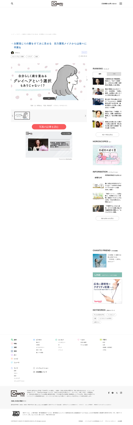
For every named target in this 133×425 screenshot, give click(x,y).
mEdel (25, 404)
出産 (104, 345)
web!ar (21, 404)
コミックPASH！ (89, 404)
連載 (15, 347)
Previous (11, 80)
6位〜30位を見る (107, 134)
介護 (95, 318)
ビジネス (39, 340)
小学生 (104, 350)
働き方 (38, 342)
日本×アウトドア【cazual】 (55, 404)
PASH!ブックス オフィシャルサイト (102, 404)
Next (87, 80)
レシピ (16, 358)
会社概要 (120, 421)
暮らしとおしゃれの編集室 (41, 404)
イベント (60, 350)
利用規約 (81, 421)
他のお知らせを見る (107, 218)
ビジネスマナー (40, 347)
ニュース (16, 362)
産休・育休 (39, 350)
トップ (12, 34)
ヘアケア (29, 56)
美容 (36, 56)
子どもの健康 (84, 345)
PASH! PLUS (31, 404)
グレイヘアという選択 (18, 56)
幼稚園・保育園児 (107, 347)
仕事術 (38, 345)
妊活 (104, 342)
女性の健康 (83, 342)
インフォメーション (42, 368)
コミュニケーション (19, 381)
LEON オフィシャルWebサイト (70, 404)
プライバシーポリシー (110, 421)
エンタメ (61, 340)
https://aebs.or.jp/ (50, 414)
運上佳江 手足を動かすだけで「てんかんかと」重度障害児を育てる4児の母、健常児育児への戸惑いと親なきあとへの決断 (113, 103)
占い (15, 355)
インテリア (17, 378)
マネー (15, 373)
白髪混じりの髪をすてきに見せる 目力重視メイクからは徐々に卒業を (39, 34)
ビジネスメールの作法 (105, 318)
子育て (105, 340)
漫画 (15, 351)
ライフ (18, 34)
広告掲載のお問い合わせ (109, 3)
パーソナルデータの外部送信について (94, 421)
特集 (15, 343)
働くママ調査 (39, 352)
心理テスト (97, 322)
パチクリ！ (81, 404)
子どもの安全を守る (99, 314)
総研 (15, 340)
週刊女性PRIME (15, 404)
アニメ (60, 347)
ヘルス (83, 340)
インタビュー (111, 314)
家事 (15, 370)
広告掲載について (41, 372)
